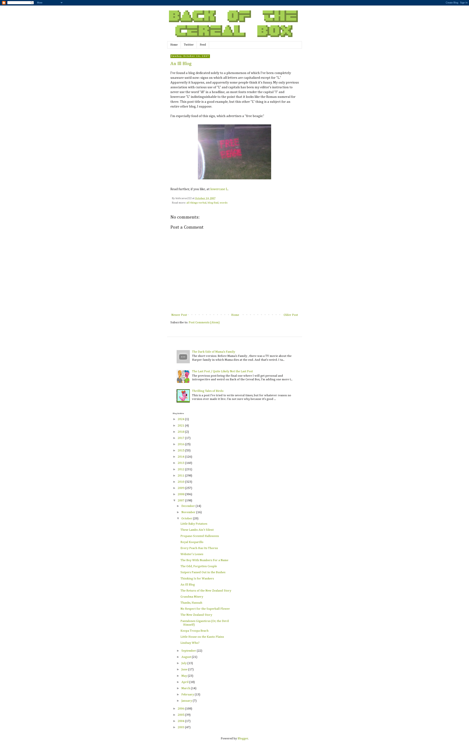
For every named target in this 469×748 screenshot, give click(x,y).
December (188, 506)
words (224, 202)
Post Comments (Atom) (204, 322)
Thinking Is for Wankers (197, 578)
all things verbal (196, 202)
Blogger (243, 738)
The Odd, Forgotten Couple (198, 566)
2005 (181, 714)
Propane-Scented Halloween (199, 536)
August (186, 657)
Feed (203, 44)
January (187, 700)
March (186, 688)
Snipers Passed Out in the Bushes (202, 572)
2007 (181, 500)
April (185, 682)
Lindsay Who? (190, 642)
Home (174, 44)
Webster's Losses (191, 554)
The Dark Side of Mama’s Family (213, 351)
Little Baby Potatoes (193, 523)
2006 (181, 708)
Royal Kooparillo (191, 542)
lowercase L (219, 189)
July (184, 663)
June (184, 669)
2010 (181, 481)
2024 (181, 419)
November (188, 512)
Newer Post (179, 315)
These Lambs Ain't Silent (197, 529)
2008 (181, 494)
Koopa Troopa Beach (194, 630)
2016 (181, 444)
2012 (181, 469)
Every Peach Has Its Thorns (199, 548)
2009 (181, 488)
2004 (181, 721)
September (189, 650)
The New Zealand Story (196, 614)
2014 (181, 456)
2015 (181, 450)
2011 (181, 475)
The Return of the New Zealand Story (205, 590)
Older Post (291, 315)
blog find (213, 202)
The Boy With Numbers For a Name (204, 560)
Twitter (189, 44)
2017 (181, 438)
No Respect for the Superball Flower (205, 608)
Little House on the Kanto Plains (202, 636)
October (187, 518)
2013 (181, 463)
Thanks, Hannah (191, 602)
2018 (181, 431)
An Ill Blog (181, 63)
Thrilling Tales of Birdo (208, 391)
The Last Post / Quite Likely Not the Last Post (222, 371)
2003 (181, 727)
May (184, 675)
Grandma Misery (191, 596)
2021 (181, 425)
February (188, 694)
